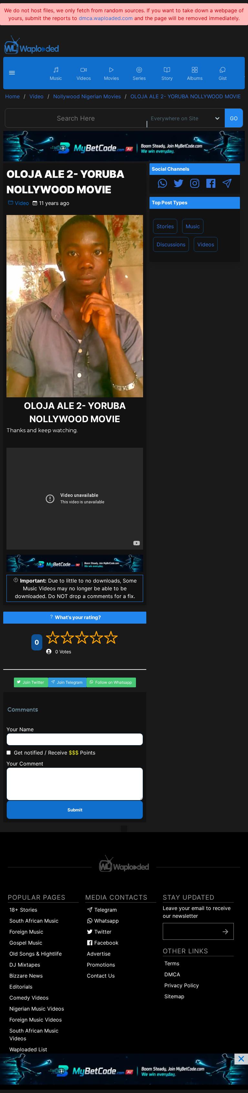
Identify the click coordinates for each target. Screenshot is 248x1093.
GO (234, 118)
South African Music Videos (33, 1034)
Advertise (98, 953)
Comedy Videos (28, 997)
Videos (205, 244)
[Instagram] (195, 184)
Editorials (20, 986)
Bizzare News (26, 975)
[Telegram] (227, 184)
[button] (13, 73)
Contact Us (101, 975)
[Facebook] (211, 184)
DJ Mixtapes (24, 964)
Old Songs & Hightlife (35, 953)
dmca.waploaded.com (106, 18)
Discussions (171, 244)
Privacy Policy (181, 985)
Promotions (101, 964)
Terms (171, 963)
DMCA (172, 974)
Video (21, 203)
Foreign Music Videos (35, 1019)
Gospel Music (25, 942)
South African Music (33, 920)
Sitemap (174, 996)
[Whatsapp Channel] (162, 184)
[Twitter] (178, 184)
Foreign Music (26, 931)
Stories (165, 226)
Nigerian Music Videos (36, 1008)
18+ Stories (23, 909)
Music (193, 226)
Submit (74, 809)
